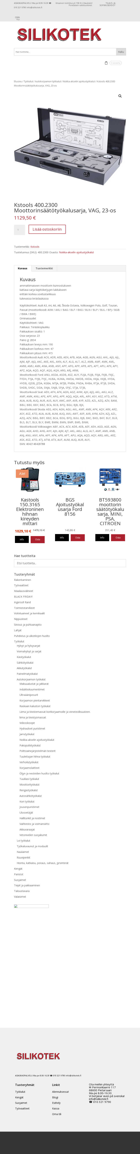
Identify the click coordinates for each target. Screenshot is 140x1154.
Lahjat (18, 630)
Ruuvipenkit (23, 857)
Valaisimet (20, 896)
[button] (120, 96)
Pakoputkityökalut (30, 745)
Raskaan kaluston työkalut (35, 706)
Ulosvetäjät (26, 812)
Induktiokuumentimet (32, 689)
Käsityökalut (24, 657)
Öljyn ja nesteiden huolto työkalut (39, 773)
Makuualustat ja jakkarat (34, 683)
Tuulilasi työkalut (29, 779)
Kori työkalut (27, 801)
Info (22, 539)
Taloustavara (22, 891)
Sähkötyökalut (25, 662)
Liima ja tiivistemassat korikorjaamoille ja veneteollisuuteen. (55, 711)
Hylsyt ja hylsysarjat (28, 645)
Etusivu (18, 81)
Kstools (34, 246)
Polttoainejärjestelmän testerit (38, 751)
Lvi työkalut (23, 840)
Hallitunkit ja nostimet (32, 818)
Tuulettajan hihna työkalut (35, 756)
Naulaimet (23, 852)
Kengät (18, 868)
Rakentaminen (22, 580)
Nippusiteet (21, 619)
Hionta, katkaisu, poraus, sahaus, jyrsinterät (43, 863)
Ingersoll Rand (22, 602)
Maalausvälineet (23, 591)
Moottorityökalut (30, 784)
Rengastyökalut (29, 790)
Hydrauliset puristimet (32, 728)
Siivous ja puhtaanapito (28, 624)
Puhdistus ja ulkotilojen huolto (32, 636)
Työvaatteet (21, 585)
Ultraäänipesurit (29, 695)
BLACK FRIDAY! (23, 596)
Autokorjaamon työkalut (48, 81)
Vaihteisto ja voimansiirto (34, 824)
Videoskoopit (27, 723)
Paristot (18, 874)
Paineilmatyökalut (27, 673)
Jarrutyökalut (27, 734)
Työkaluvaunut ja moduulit (32, 846)
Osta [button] (37, 539)
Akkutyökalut (24, 668)
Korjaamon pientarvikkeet (35, 700)
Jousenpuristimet (29, 807)
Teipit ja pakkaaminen (27, 885)
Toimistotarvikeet (24, 608)
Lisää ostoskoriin (47, 229)
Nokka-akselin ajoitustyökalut (79, 81)
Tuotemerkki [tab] (44, 268)
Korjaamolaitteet (30, 768)
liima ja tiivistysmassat (33, 717)
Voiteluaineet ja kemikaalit (29, 613)
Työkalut (28, 81)
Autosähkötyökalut (31, 796)
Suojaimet (20, 880)
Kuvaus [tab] (22, 268)
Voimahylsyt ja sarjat (29, 651)
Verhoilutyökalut (29, 762)
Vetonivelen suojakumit (33, 835)
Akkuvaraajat (27, 829)
